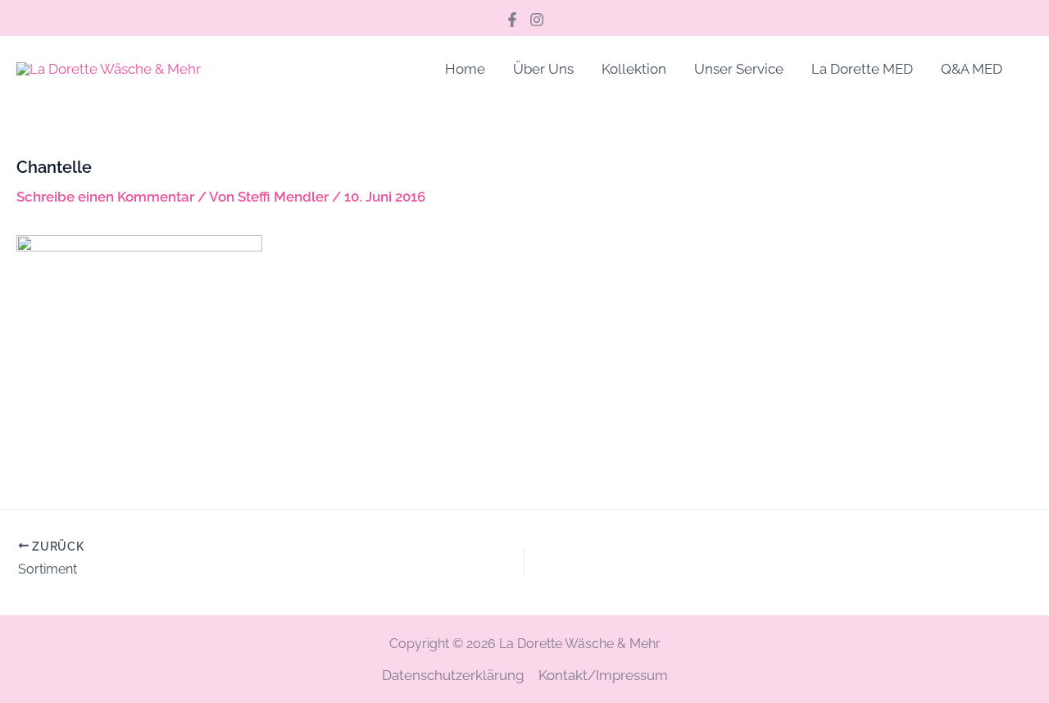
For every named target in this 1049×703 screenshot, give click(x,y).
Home (465, 69)
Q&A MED (971, 69)
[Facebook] (512, 19)
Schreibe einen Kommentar (105, 196)
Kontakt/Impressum (603, 675)
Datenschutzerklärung (453, 675)
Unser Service (738, 69)
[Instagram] (536, 19)
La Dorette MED (862, 69)
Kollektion (634, 69)
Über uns (543, 69)
